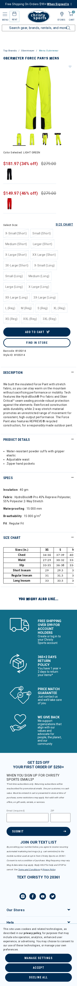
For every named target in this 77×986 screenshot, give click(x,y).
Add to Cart (34, 332)
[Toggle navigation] (4, 14)
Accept (38, 967)
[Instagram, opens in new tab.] (23, 897)
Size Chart (64, 224)
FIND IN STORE (37, 342)
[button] (70, 66)
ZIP (52, 811)
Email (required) (16, 811)
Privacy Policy (48, 869)
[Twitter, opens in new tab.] (52, 897)
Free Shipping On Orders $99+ (37, 4)
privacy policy (32, 933)
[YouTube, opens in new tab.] (42, 897)
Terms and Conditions (29, 869)
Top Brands (10, 50)
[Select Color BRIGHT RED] (9, 203)
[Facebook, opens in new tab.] (32, 897)
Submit (18, 831)
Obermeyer (27, 50)
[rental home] (14, 14)
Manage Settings (38, 958)
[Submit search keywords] (64, 25)
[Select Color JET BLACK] (9, 174)
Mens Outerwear (49, 50)
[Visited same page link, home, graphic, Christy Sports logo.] (38, 16)
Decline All (38, 977)
